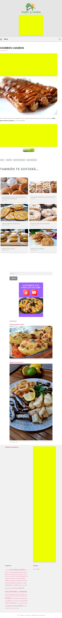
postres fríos (13, 601)
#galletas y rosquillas (19, 160)
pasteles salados (14, 598)
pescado (23, 598)
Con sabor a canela (15, 580)
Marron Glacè (25, 594)
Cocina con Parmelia (15, 576)
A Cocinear (7, 570)
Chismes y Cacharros (18, 574)
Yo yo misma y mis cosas (14, 608)
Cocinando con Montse (14, 578)
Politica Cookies (36, 569)
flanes (6, 585)
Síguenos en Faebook (11, 447)
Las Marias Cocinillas (19, 594)
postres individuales (20, 601)
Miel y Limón (15, 596)
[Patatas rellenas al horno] (31, 342)
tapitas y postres (12, 605)
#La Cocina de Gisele (32, 160)
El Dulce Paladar (23, 583)
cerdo (12, 574)
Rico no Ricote (18, 603)
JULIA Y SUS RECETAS (13, 588)
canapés (9, 574)
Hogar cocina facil (25, 615)
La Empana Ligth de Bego (9, 594)
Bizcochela (15, 572)
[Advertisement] (31, 25)
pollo (8, 600)
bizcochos (20, 572)
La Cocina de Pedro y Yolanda (16, 590)
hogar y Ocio (22, 585)
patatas (18, 598)
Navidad (8, 598)
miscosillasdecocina (22, 596)
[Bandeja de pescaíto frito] (31, 402)
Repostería (8, 160)
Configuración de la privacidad (37, 615)
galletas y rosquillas (13, 585)
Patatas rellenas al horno (17, 324)
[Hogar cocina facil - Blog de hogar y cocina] (31, 7)
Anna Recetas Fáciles (17, 569)
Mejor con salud (8, 596)
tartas (20, 605)
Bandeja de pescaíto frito (16, 362)
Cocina (2, 160)
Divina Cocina (16, 583)
